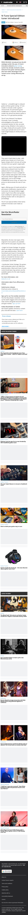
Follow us (16, 42)
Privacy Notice (20, 227)
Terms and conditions (7, 883)
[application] (14, 145)
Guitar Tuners (5, 12)
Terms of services (18, 226)
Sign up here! (16, 303)
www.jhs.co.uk (5, 279)
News (3, 22)
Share (5, 42)
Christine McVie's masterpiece (14, 5)
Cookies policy (5, 890)
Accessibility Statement (7, 896)
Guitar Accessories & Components (14, 9)
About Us (4, 877)
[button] (2, 2)
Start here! (19, 310)
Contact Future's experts (7, 880)
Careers (3, 899)
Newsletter (24, 42)
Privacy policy (5, 886)
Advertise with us (6, 893)
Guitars (3, 9)
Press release (10, 22)
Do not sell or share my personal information (12, 902)
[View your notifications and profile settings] (17, 2)
